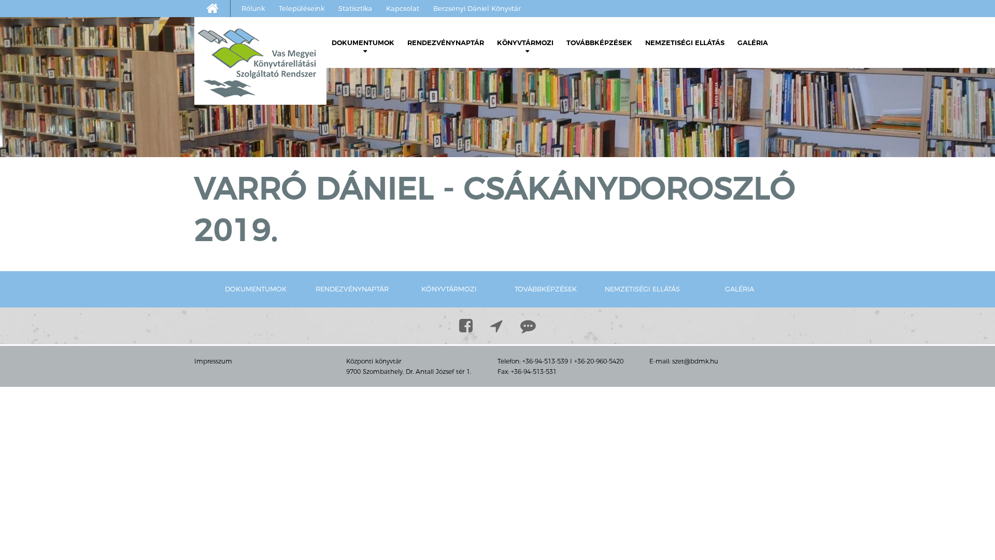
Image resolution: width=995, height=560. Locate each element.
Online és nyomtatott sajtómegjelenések (389, 182)
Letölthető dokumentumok (389, 66)
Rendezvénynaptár (445, 42)
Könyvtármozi (525, 42)
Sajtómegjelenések (372, 159)
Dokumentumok (363, 42)
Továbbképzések (599, 42)
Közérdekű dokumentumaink (406, 97)
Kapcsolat (402, 8)
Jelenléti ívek (371, 82)
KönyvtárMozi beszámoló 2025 (573, 97)
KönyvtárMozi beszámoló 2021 (573, 159)
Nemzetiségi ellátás (684, 42)
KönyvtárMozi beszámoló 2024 (573, 113)
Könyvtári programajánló (396, 113)
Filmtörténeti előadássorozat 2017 (568, 229)
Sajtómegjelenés (533, 253)
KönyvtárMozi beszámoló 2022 (573, 144)
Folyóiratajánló (375, 128)
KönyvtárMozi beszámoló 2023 (573, 128)
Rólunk (253, 8)
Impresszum (213, 361)
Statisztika (355, 8)
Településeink (301, 8)
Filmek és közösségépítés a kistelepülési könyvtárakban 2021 (566, 190)
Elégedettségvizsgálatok (382, 144)
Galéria (752, 42)
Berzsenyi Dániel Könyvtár (477, 8)
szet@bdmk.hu (695, 361)
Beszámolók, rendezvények (554, 82)
